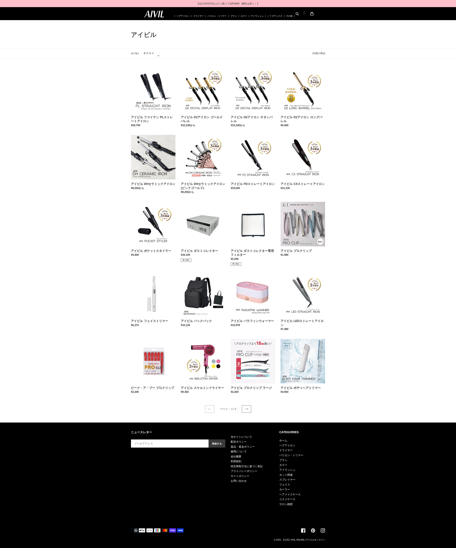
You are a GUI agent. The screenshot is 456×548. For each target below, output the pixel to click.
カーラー (284, 489)
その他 (289, 16)
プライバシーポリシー (244, 471)
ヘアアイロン (183, 16)
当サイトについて (241, 436)
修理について (239, 451)
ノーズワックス (274, 16)
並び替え (135, 53)
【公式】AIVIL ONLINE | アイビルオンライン (303, 540)
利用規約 (236, 461)
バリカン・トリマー (217, 16)
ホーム (283, 440)
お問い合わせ (239, 480)
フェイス (284, 484)
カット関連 (286, 474)
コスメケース (287, 499)
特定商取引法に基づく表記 (247, 466)
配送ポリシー (239, 441)
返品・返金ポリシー (243, 446)
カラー (244, 16)
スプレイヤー (287, 479)
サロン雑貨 (286, 504)
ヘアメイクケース (290, 494)
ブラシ (233, 16)
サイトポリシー (240, 476)
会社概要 (236, 456)
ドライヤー (198, 16)
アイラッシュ (257, 16)
